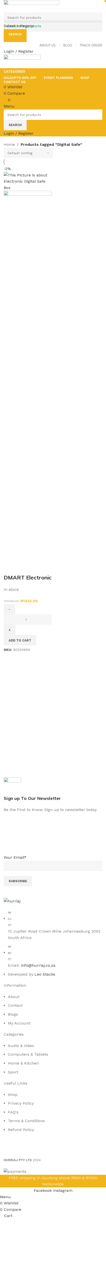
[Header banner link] (53, 641)
